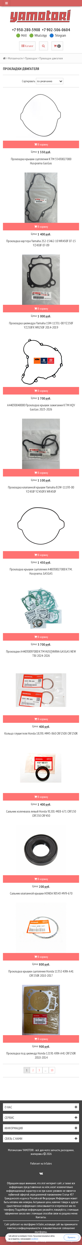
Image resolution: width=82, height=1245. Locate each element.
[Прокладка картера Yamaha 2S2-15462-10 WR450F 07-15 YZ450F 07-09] (41, 198)
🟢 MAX (21, 35)
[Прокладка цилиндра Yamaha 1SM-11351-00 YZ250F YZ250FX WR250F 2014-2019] (41, 279)
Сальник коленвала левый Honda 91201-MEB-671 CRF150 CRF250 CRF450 (41, 813)
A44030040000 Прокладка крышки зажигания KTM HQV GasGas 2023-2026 (41, 407)
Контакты (41, 1217)
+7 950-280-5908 (26, 29)
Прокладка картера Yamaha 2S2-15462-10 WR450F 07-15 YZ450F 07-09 (41, 243)
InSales (48, 1163)
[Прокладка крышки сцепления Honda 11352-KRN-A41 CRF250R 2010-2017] (41, 928)
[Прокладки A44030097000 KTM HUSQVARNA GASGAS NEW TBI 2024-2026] (41, 608)
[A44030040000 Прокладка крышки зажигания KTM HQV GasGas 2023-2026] (41, 362)
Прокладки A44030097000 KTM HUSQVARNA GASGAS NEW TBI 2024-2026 (41, 653)
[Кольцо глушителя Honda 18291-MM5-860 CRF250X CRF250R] (41, 690)
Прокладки (31, 58)
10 (52, 1070)
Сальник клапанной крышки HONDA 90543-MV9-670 (41, 893)
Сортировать (28, 81)
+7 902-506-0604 (56, 29)
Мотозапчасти (15, 58)
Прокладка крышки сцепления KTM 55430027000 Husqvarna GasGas (41, 161)
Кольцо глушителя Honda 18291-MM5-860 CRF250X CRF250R (41, 733)
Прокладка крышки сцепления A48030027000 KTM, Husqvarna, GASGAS (41, 571)
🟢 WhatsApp (38, 35)
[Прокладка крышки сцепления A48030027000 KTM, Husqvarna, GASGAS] (41, 526)
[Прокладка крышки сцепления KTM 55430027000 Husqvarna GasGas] (41, 115)
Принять (71, 1237)
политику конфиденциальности (23, 1228)
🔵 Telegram (57, 35)
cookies (34, 1238)
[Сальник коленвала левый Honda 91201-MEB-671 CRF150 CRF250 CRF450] (41, 768)
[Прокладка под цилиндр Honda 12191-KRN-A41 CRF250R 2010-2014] (41, 1010)
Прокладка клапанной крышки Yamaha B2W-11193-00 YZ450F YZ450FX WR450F (41, 489)
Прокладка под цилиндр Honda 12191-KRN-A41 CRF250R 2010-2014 (41, 1055)
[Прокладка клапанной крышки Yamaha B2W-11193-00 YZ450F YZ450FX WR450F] (41, 444)
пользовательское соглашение (59, 1228)
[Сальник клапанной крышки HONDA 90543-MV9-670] (41, 850)
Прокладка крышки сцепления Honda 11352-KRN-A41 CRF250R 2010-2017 (41, 973)
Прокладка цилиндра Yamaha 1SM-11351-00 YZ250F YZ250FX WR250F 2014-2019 (41, 325)
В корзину (42, 144)
